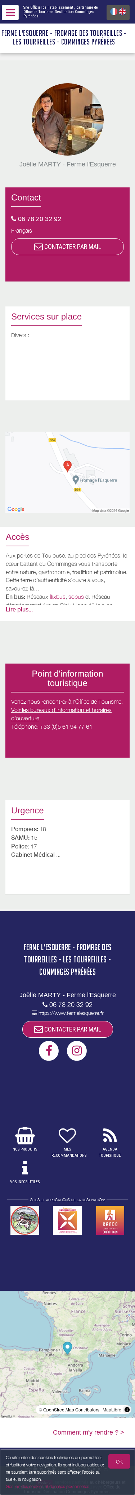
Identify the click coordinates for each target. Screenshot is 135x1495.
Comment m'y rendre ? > (88, 1432)
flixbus (58, 596)
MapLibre (112, 1409)
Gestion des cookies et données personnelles (47, 1486)
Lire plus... (19, 609)
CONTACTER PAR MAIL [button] (72, 246)
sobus (76, 596)
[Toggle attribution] (127, 1409)
